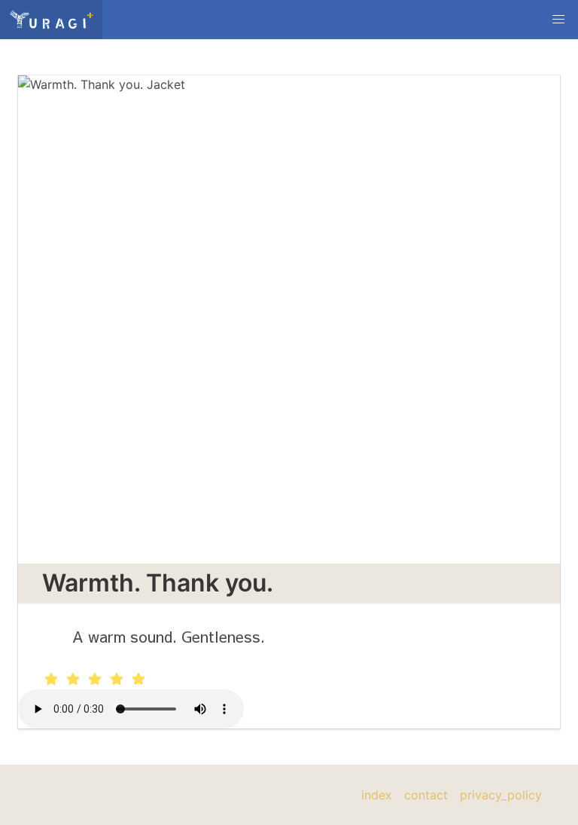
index (376, 794)
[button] (558, 19)
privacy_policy (501, 794)
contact (426, 794)
